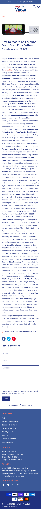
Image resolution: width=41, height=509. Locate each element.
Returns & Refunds (9, 425)
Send (6, 398)
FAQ (3, 418)
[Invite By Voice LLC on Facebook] (3, 485)
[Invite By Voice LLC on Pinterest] (13, 485)
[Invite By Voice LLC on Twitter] (8, 485)
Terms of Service (9, 428)
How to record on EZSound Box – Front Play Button (19, 43)
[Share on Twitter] (9, 339)
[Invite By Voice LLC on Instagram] (18, 485)
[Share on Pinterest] (14, 339)
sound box (9, 70)
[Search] (34, 7)
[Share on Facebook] (4, 339)
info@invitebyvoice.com (12, 459)
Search (5, 435)
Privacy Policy (7, 432)
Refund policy (7, 442)
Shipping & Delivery (10, 421)
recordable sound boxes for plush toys (20, 332)
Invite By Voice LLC (23, 504)
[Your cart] (38, 7)
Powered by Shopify (9, 506)
